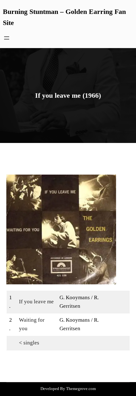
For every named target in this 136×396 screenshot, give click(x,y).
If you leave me (36, 302)
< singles (29, 343)
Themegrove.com (81, 388)
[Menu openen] (6, 38)
